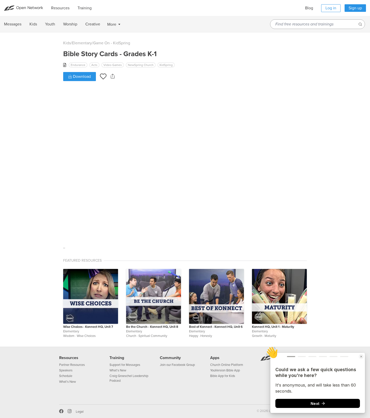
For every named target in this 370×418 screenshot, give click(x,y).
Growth (257, 336)
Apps (214, 357)
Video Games (112, 65)
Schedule (65, 376)
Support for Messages (124, 365)
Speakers (65, 370)
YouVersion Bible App (225, 370)
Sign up (355, 8)
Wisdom (69, 336)
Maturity (270, 336)
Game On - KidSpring (111, 43)
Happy (193, 336)
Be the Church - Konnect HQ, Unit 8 (152, 327)
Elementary (82, 43)
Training (116, 357)
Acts (94, 65)
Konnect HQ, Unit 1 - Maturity (273, 327)
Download (81, 76)
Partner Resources (72, 365)
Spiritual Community (152, 336)
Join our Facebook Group (177, 365)
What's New (67, 382)
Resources (68, 357)
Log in (330, 8)
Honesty (206, 336)
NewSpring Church (141, 65)
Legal (80, 412)
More (111, 24)
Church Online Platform (226, 365)
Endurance (78, 65)
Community (170, 357)
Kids (67, 43)
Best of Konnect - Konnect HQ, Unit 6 (216, 327)
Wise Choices (86, 336)
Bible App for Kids (222, 376)
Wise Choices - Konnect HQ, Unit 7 (88, 327)
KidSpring (166, 65)
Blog (309, 8)
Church (131, 336)
